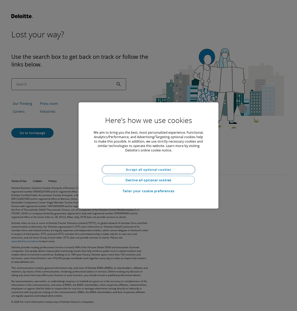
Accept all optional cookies (148, 169)
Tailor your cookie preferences (149, 191)
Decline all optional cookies (148, 180)
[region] (148, 155)
